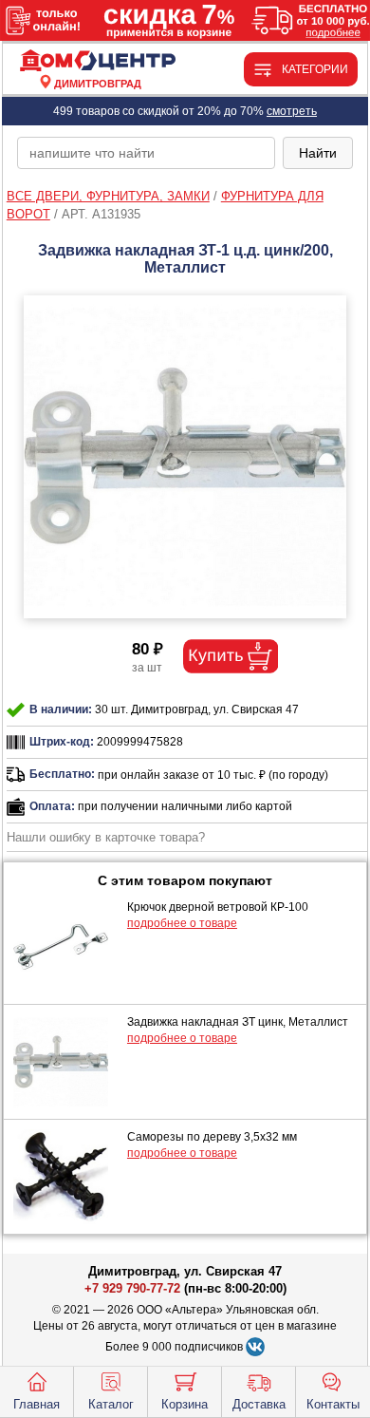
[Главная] (97, 61)
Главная (36, 1404)
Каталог (111, 1404)
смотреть (292, 111)
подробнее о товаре (182, 923)
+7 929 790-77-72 (132, 1288)
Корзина (184, 1404)
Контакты (333, 1404)
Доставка (259, 1404)
